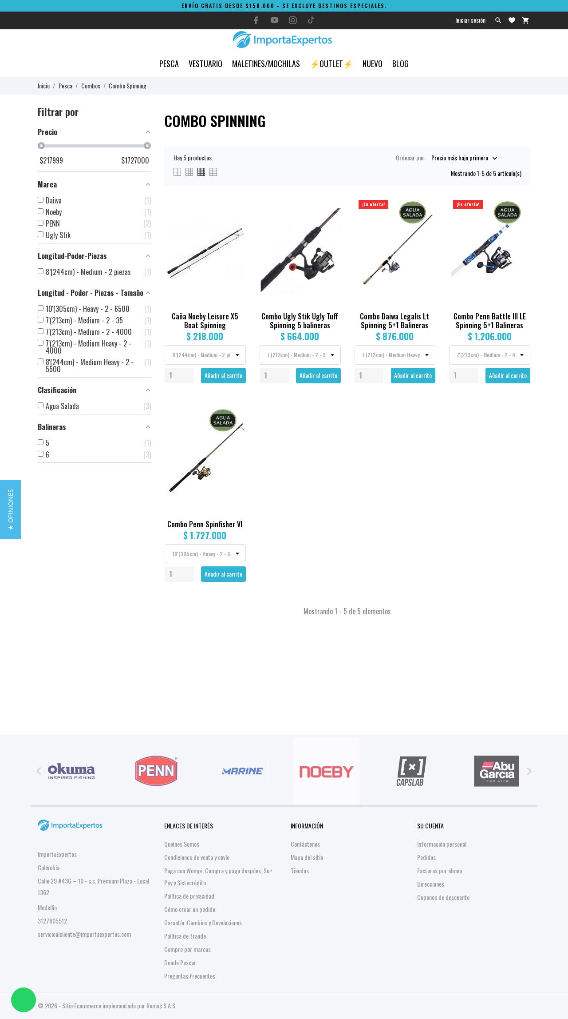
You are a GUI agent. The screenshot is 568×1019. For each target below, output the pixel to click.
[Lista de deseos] (512, 20)
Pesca (169, 63)
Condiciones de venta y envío (196, 857)
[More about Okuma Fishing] (71, 771)
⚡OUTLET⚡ (331, 63)
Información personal (441, 843)
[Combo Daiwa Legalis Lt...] (423, 223)
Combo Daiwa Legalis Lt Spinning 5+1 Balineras (394, 321)
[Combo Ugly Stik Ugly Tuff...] (329, 223)
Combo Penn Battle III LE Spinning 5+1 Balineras (490, 321)
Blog (400, 63)
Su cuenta (430, 825)
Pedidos (426, 857)
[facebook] (256, 20)
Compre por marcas (187, 949)
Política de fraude (185, 935)
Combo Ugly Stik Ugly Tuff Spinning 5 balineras (299, 321)
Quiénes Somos (181, 843)
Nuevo (373, 63)
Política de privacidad (189, 895)
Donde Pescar (180, 962)
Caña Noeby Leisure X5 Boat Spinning (205, 321)
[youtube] (274, 20)
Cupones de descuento (443, 897)
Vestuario (205, 63)
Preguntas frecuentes (189, 975)
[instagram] (292, 20)
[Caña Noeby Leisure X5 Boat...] (234, 223)
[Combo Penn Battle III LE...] (518, 223)
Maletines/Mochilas (266, 63)
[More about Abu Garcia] (496, 771)
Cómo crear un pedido (189, 909)
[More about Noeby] (326, 771)
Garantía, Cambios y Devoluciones (203, 922)
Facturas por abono (439, 870)
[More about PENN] (156, 771)
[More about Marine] (241, 771)
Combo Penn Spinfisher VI (204, 524)
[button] (10, 509)
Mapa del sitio (307, 857)
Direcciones (430, 883)
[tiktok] (311, 20)
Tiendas (300, 870)
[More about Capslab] (411, 771)
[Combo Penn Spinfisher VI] (234, 431)
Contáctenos (305, 843)
